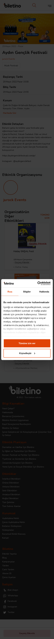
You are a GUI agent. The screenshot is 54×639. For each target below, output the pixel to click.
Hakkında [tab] (44, 291)
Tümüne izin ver (27, 343)
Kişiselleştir (25, 353)
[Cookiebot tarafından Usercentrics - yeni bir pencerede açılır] (38, 283)
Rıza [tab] (10, 291)
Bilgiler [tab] (27, 291)
